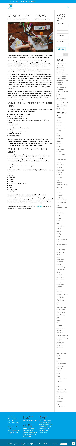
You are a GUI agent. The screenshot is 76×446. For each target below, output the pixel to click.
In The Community (62, 239)
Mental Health (39, 19)
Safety (58, 356)
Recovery (59, 325)
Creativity (59, 175)
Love (58, 242)
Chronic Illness (61, 154)
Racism (59, 320)
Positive (59, 305)
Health (59, 231)
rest (58, 350)
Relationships (60, 345)
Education (59, 190)
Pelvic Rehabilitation (62, 294)
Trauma (59, 386)
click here (39, 206)
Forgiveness (60, 221)
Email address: (61, 36)
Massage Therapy (62, 244)
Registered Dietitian (62, 335)
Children (28, 19)
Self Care (59, 361)
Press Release (60, 315)
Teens (58, 376)
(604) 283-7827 (16, 431)
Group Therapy (61, 226)
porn (58, 302)
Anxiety (59, 131)
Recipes (59, 323)
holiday (59, 234)
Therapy (59, 381)
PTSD (58, 317)
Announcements (61, 128)
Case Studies (60, 149)
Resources (60, 348)
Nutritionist (60, 277)
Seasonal (59, 358)
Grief (58, 223)
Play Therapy (47, 19)
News (58, 272)
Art (57, 133)
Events (59, 205)
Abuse (58, 120)
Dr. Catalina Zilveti (13, 19)
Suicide (59, 373)
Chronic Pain (60, 157)
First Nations (60, 213)
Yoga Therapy (60, 406)
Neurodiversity (61, 267)
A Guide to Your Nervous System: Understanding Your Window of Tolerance (62, 81)
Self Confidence (61, 363)
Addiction (59, 123)
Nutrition (59, 275)
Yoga (58, 404)
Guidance (59, 228)
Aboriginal (59, 117)
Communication (61, 159)
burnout (59, 146)
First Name (60, 23)
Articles (59, 136)
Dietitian (59, 187)
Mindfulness (60, 257)
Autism (59, 141)
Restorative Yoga (61, 353)
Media (58, 247)
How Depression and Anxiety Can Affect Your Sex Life (62, 89)
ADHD (58, 125)
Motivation (60, 264)
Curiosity (59, 177)
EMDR (58, 192)
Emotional (60, 195)
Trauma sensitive (61, 389)
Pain (58, 289)
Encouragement (61, 202)
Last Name (60, 29)
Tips (58, 384)
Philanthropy (60, 297)
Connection (60, 162)
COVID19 (59, 167)
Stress (58, 371)
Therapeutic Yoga (62, 379)
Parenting (59, 292)
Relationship (60, 342)
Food (58, 215)
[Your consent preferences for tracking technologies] (73, 443)
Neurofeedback (61, 269)
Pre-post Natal (61, 312)
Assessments (60, 138)
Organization (60, 42)
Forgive (59, 218)
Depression (60, 180)
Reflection (60, 333)
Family (58, 210)
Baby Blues (60, 144)
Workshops (60, 401)
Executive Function (62, 207)
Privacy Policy (64, 443)
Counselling (33, 19)
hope (58, 236)
